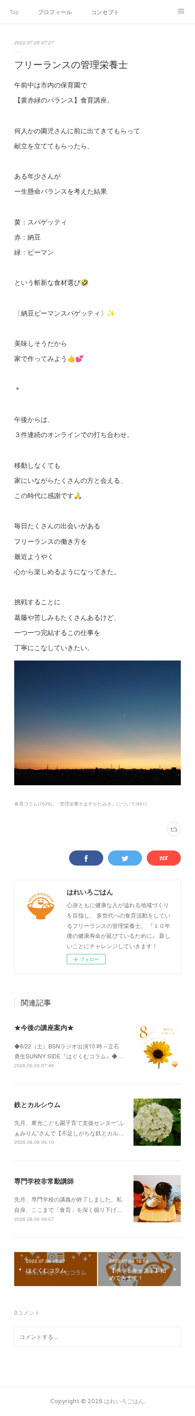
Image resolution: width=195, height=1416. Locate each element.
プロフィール (55, 12)
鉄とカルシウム (37, 1104)
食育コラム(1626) (33, 803)
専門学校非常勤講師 (44, 1180)
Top (14, 12)
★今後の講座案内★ (44, 1027)
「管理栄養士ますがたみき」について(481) (101, 803)
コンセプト (105, 12)
